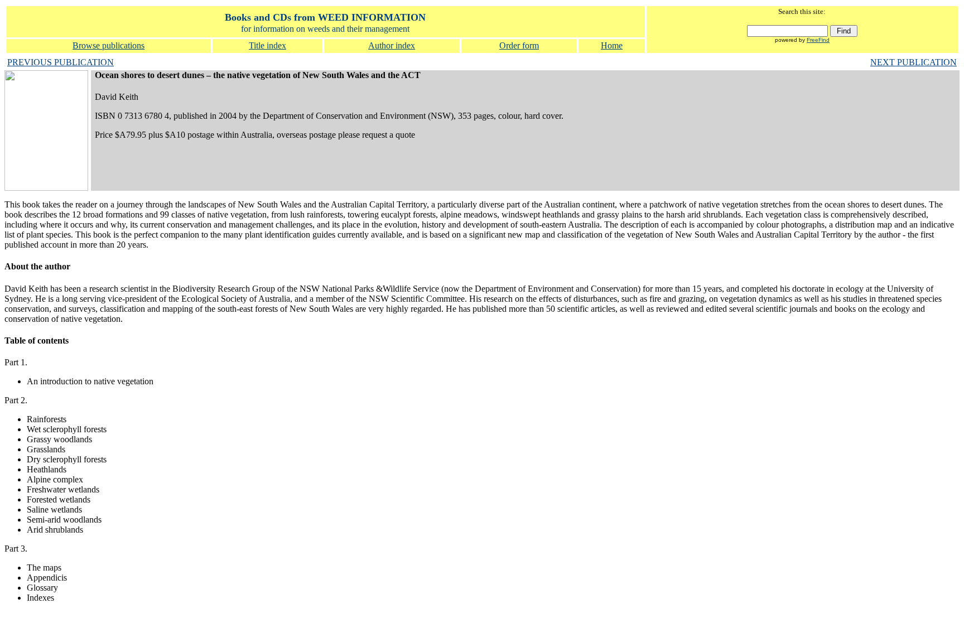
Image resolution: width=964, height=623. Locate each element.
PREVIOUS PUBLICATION (60, 62)
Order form (519, 45)
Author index (391, 45)
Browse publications (108, 45)
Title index (267, 45)
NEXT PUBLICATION (913, 62)
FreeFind (818, 40)
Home (612, 45)
